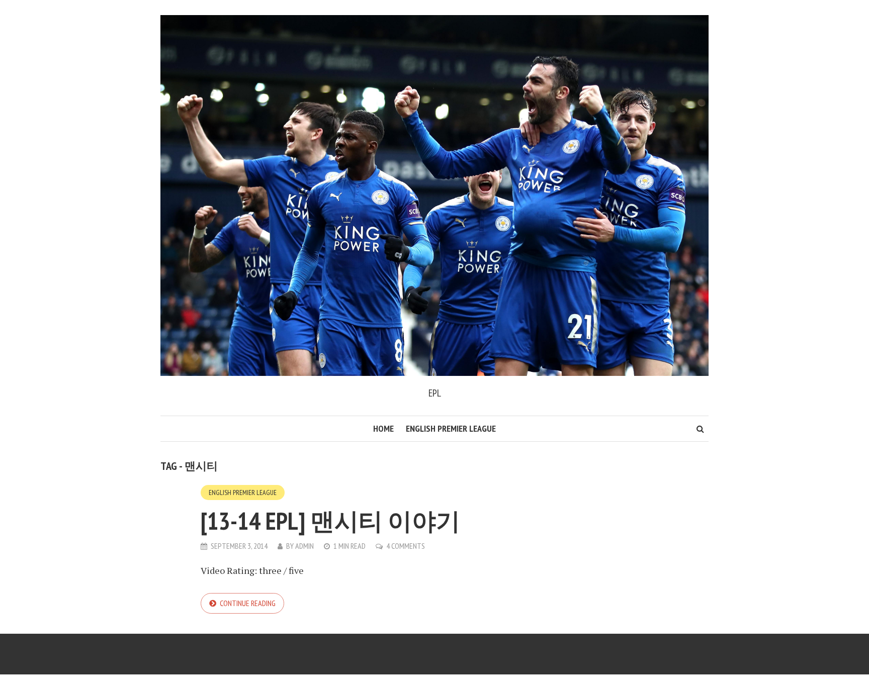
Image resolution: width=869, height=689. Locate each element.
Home (383, 428)
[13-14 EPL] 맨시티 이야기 (330, 520)
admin (304, 546)
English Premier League (451, 428)
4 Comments (405, 546)
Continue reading (248, 603)
